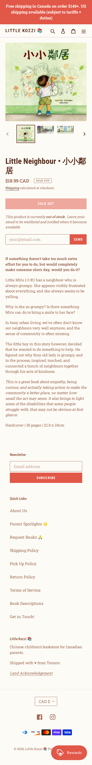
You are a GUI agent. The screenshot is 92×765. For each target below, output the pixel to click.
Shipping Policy (24, 550)
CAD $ (44, 701)
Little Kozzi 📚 (24, 30)
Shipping (12, 188)
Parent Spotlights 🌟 (29, 523)
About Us (18, 510)
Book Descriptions (26, 603)
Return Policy (22, 576)
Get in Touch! (22, 616)
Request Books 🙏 (26, 537)
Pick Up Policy (23, 563)
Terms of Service (25, 590)
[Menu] (84, 30)
